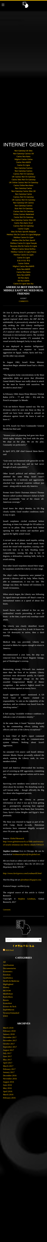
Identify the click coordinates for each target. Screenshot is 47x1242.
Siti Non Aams (23, 278)
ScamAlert (7, 1003)
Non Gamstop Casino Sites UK (23, 191)
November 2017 (10, 1040)
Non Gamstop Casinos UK (23, 154)
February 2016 (9, 1098)
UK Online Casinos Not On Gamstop (23, 183)
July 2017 (7, 1053)
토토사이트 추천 (23, 261)
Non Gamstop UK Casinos (23, 203)
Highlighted (8, 984)
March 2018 (8, 1028)
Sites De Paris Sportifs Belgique (23, 232)
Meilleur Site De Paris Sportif (23, 240)
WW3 (5, 1016)
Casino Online (23, 263)
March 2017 (8, 1066)
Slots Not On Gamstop (24, 209)
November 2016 (10, 1079)
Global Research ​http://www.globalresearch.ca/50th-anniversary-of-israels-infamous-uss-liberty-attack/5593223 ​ (23, 841)
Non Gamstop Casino (23, 188)
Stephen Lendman (26, 899)
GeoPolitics (8, 978)
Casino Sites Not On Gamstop (23, 180)
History (6, 987)
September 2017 (10, 1047)
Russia (6, 1000)
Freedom (6, 975)
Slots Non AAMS (23, 269)
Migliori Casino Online (24, 159)
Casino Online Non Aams (23, 185)
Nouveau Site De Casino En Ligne (23, 246)
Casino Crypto (23, 229)
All (4, 962)
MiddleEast (8, 994)
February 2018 (9, 1031)
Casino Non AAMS (23, 162)
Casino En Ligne (23, 165)
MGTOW (7, 991)
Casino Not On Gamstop (23, 217)
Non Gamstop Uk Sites (23, 151)
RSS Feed (10, 950)
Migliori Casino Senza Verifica (23, 249)
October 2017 (9, 1044)
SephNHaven (8, 1010)
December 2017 (10, 1037)
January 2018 (9, 1034)
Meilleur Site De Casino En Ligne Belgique (23, 235)
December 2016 (10, 1075)
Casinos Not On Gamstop (23, 174)
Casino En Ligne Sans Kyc (23, 284)
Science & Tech (9, 1006)
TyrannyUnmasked (11, 1013)
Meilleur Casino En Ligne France (23, 252)
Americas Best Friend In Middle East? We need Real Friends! (23, 290)
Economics (7, 971)
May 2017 (7, 1059)
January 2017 (9, 1072)
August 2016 (8, 1082)
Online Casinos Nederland (23, 214)
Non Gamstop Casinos (23, 168)
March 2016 (8, 1094)
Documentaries (9, 968)
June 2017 (7, 1056)
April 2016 (7, 1091)
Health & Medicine (11, 981)
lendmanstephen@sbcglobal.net (26, 854)
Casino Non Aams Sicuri (23, 223)
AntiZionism (8, 965)
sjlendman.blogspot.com (30, 880)
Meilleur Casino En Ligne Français (23, 243)
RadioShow (8, 997)
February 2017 (9, 1069)
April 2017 (7, 1063)
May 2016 (7, 1088)
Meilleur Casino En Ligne (24, 237)
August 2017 (8, 1050)
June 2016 (7, 1085)
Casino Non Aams (23, 156)
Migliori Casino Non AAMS (23, 266)
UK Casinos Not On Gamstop (23, 177)
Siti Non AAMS (23, 281)
